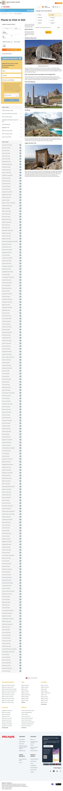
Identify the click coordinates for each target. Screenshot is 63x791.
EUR (58, 27)
